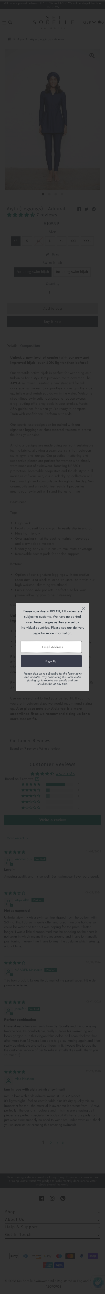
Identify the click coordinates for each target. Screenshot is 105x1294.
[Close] (83, 608)
